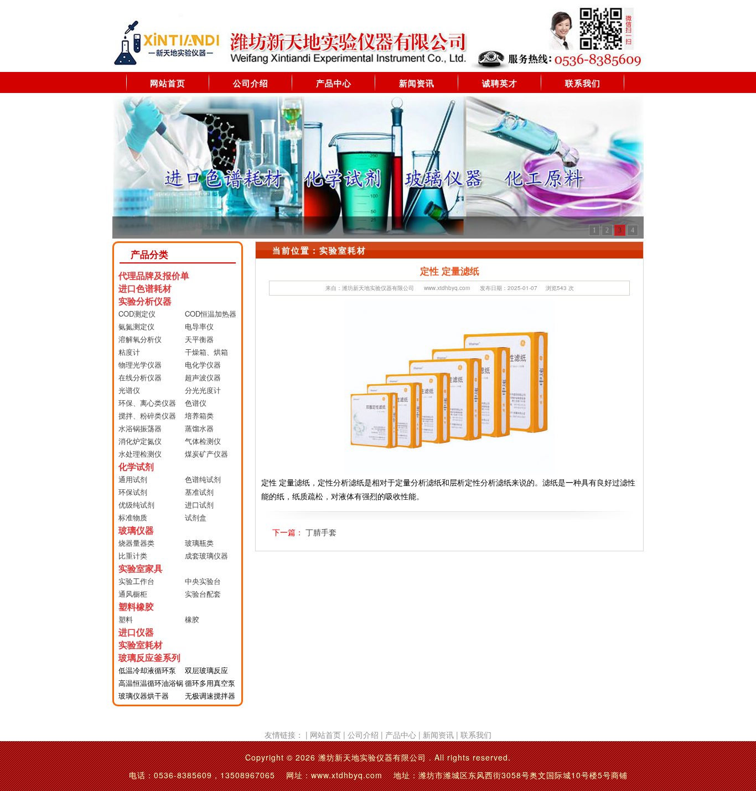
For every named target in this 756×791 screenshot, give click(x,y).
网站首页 (167, 83)
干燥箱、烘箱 (206, 352)
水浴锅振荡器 (140, 428)
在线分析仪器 (140, 377)
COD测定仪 (137, 313)
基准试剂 (199, 492)
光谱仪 (129, 390)
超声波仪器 (203, 377)
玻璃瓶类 (199, 542)
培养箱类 (199, 415)
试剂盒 (195, 517)
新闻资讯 (416, 83)
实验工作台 (136, 581)
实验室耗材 (342, 250)
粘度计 (129, 352)
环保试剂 (132, 492)
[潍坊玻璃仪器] (378, 165)
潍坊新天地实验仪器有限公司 (378, 288)
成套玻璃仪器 (206, 555)
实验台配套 (203, 593)
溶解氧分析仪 (140, 339)
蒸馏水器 (199, 428)
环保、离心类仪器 (147, 402)
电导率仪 (199, 326)
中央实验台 (203, 581)
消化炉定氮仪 (140, 441)
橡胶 (192, 619)
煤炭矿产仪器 (206, 453)
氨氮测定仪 (136, 326)
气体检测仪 (203, 441)
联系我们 (582, 83)
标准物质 (132, 517)
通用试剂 (132, 479)
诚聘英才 (499, 83)
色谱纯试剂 (203, 479)
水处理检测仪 (140, 453)
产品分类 (149, 254)
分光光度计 (203, 390)
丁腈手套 (320, 531)
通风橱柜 (132, 593)
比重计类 (132, 555)
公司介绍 (250, 83)
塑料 (125, 619)
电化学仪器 (203, 364)
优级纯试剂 (136, 504)
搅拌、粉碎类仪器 (147, 415)
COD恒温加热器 (210, 313)
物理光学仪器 (140, 364)
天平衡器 (199, 339)
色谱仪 (195, 402)
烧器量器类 (136, 542)
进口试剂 (199, 504)
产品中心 (333, 83)
